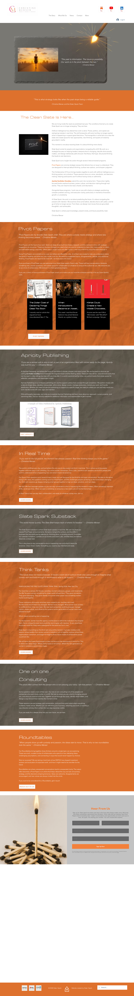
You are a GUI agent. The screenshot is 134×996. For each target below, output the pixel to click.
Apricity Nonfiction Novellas (61, 181)
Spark (90, 988)
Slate (86, 988)
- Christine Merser (88, 65)
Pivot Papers (56, 165)
